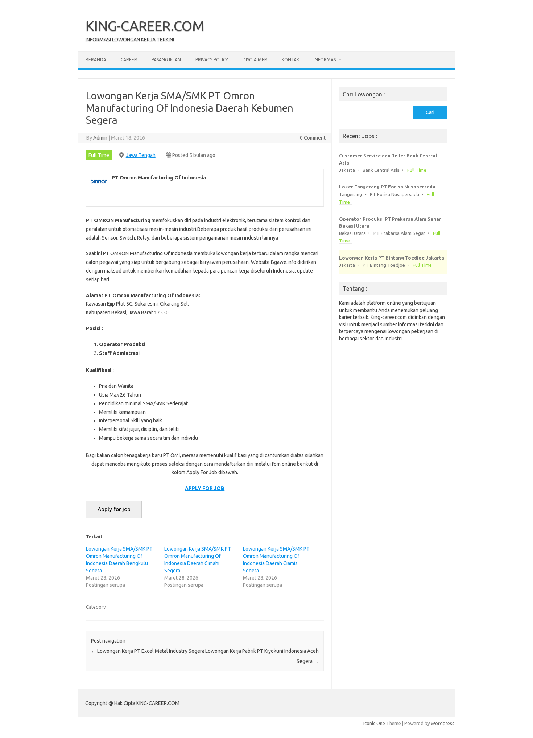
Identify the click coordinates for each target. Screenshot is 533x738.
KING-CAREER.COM (145, 25)
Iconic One (374, 723)
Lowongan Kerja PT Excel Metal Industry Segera (147, 651)
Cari (430, 112)
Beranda (96, 59)
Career (129, 59)
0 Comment (313, 138)
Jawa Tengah (141, 155)
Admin (100, 138)
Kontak (290, 59)
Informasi (325, 59)
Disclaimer (255, 59)
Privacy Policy (211, 59)
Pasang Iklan (166, 59)
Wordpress (442, 723)
